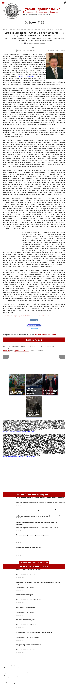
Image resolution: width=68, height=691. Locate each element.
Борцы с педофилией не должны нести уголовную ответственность (40, 497)
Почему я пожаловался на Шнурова (28, 547)
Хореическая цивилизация (25, 607)
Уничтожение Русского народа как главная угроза (34, 632)
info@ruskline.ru (18, 669)
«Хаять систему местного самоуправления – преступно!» (36, 510)
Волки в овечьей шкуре (24, 595)
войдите (6, 351)
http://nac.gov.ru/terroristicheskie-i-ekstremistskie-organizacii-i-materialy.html (18, 431)
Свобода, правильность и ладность (28, 570)
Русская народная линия (45, 335)
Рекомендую (35, 320)
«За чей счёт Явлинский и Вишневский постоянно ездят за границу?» (36, 523)
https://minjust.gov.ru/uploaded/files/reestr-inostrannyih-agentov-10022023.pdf (18, 456)
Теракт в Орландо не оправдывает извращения (32, 535)
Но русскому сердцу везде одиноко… (29, 645)
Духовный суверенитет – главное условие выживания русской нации (38, 583)
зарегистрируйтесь (21, 351)
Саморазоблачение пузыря (25, 620)
